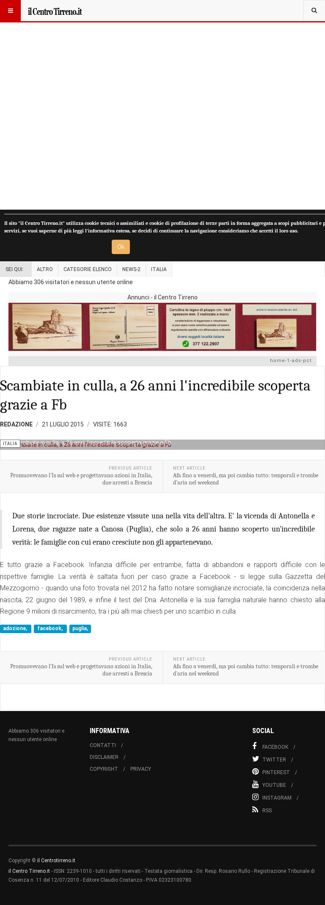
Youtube (274, 785)
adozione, (15, 628)
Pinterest (276, 772)
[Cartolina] (162, 326)
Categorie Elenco (87, 269)
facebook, (50, 628)
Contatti (103, 745)
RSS (267, 811)
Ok (120, 247)
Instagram (277, 798)
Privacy (140, 769)
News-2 (131, 269)
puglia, (80, 628)
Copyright (104, 769)
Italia (159, 269)
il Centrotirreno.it (56, 860)
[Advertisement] (162, 105)
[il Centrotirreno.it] (54, 10)
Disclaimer (104, 757)
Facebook (275, 747)
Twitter (274, 760)
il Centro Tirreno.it (29, 871)
